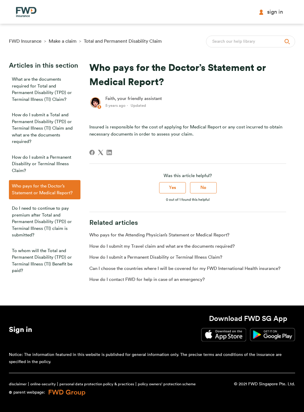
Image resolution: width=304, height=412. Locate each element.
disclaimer (18, 384)
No (203, 187)
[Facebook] (92, 152)
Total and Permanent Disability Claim (123, 41)
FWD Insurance (25, 41)
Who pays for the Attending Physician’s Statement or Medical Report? (159, 235)
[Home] (26, 12)
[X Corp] (100, 152)
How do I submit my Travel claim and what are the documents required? (162, 246)
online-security (43, 384)
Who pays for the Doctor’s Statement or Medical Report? (42, 189)
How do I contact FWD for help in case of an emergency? (147, 279)
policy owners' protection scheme (167, 384)
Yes (172, 187)
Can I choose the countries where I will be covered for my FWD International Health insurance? (185, 268)
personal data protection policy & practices (96, 384)
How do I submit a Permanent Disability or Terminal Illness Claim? (41, 164)
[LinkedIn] (109, 152)
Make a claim (63, 41)
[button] (20, 331)
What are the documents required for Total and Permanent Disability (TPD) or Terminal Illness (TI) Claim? (42, 89)
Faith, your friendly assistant (133, 98)
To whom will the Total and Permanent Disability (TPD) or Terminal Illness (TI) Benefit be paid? (42, 261)
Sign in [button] (275, 12)
